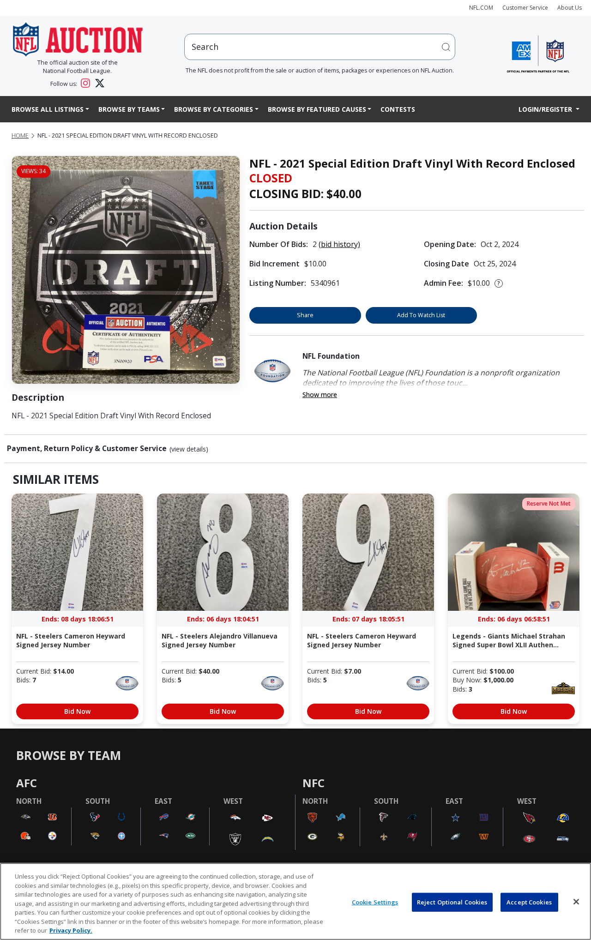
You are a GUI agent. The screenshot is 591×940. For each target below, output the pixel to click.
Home (20, 135)
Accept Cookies (529, 902)
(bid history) (339, 244)
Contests (397, 109)
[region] (295, 901)
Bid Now (77, 711)
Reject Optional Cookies (452, 902)
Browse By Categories (213, 109)
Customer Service (525, 8)
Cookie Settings (375, 902)
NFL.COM (481, 8)
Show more (319, 394)
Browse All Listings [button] (48, 109)
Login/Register (546, 109)
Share (305, 315)
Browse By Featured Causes (317, 109)
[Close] (576, 902)
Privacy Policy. (70, 930)
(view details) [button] (188, 449)
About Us (569, 8)
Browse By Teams (129, 109)
